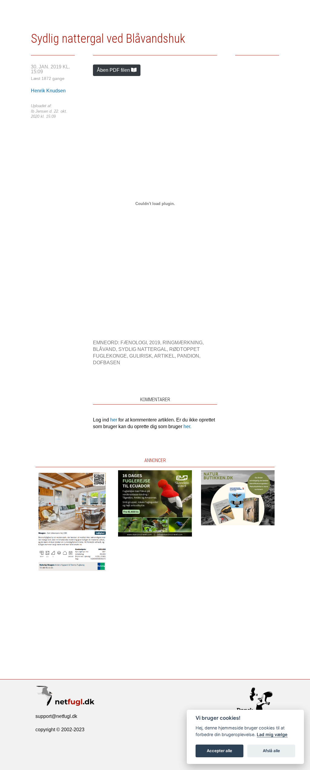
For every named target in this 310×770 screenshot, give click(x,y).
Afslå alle (271, 750)
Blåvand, (105, 349)
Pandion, (188, 356)
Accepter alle (219, 750)
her (113, 419)
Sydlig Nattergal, (143, 349)
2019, (156, 342)
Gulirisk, (141, 356)
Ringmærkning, (183, 342)
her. (187, 426)
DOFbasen (106, 362)
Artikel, (165, 356)
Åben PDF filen (114, 70)
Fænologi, (134, 342)
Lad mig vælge (272, 734)
